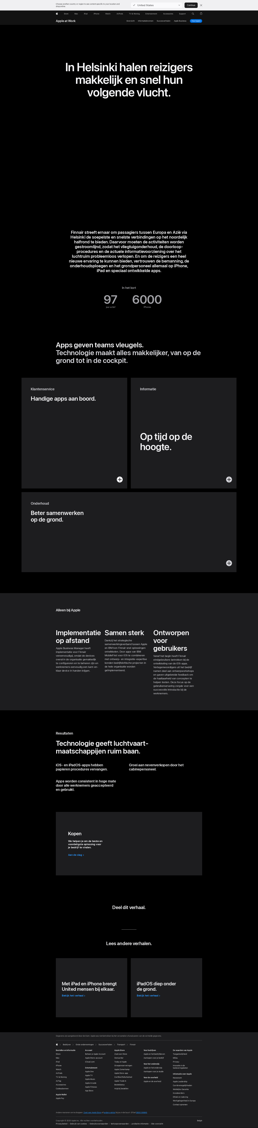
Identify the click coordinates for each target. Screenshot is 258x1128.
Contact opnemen (180, 1105)
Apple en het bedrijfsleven (154, 1054)
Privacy (176, 1062)
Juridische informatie (139, 1124)
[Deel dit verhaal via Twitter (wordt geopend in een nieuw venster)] (124, 917)
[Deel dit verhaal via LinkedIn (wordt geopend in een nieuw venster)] (115, 917)
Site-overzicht (157, 1124)
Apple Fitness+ (91, 1087)
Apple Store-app (121, 1073)
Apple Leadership (180, 1082)
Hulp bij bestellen (121, 1089)
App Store (89, 1091)
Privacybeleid (61, 1124)
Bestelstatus (119, 1085)
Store (58, 1054)
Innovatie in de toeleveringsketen (180, 1067)
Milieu (175, 1058)
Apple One (89, 1072)
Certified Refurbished (123, 1077)
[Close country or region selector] (201, 5)
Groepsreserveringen (123, 1066)
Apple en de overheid (152, 1081)
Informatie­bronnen (145, 21)
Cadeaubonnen (62, 1089)
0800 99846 (141, 1113)
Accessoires (61, 1085)
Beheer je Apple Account (95, 1054)
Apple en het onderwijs (153, 1068)
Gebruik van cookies (78, 1124)
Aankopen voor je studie (153, 1072)
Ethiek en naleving (180, 1097)
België (199, 1121)
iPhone (59, 1066)
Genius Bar (118, 1058)
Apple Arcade (90, 1083)
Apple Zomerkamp (121, 1069)
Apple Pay (60, 1098)
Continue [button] (191, 5)
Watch (58, 1069)
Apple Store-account (93, 1058)
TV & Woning (61, 1077)
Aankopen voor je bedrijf (154, 1058)
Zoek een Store (120, 1054)
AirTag (58, 1081)
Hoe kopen (196, 21)
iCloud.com (90, 1062)
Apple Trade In (120, 1081)
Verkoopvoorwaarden (120, 1124)
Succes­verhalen (163, 21)
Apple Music (90, 1079)
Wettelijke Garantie (181, 1089)
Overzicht (130, 21)
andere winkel (109, 1113)
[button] (156, 5)
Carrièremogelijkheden (182, 1085)
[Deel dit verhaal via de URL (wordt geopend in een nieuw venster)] (142, 917)
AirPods (59, 1073)
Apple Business (180, 21)
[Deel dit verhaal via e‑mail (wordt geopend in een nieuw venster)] (133, 917)
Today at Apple (120, 1062)
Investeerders (178, 1093)
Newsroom (177, 1078)
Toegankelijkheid (180, 1054)
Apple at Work (66, 21)
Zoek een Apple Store (92, 1113)
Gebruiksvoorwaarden (99, 1124)
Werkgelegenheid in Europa (184, 1101)
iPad (58, 1062)
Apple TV (89, 1075)
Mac (57, 1058)
